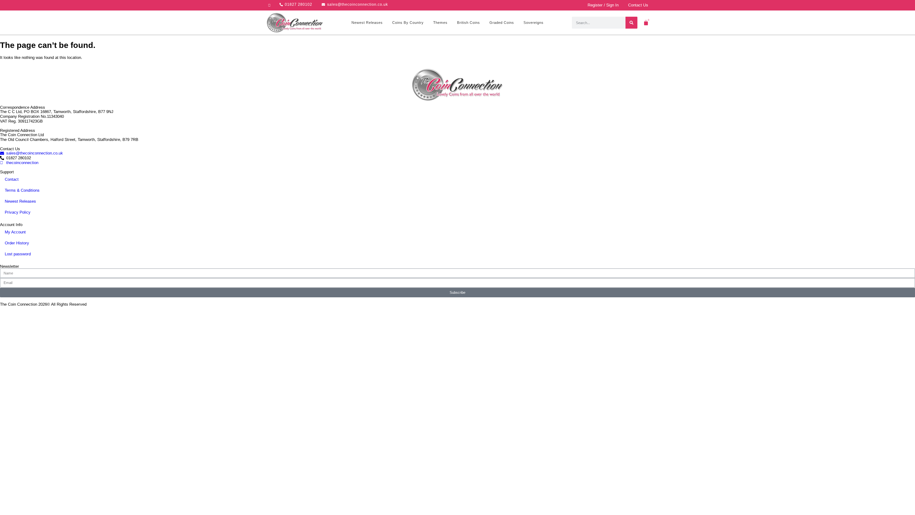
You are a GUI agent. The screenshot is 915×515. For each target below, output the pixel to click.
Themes (440, 23)
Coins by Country (408, 23)
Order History (17, 243)
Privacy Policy (17, 212)
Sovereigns (534, 23)
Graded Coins (501, 23)
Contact (12, 179)
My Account (15, 232)
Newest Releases (367, 23)
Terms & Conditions (22, 190)
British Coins (468, 23)
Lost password (18, 254)
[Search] (631, 23)
